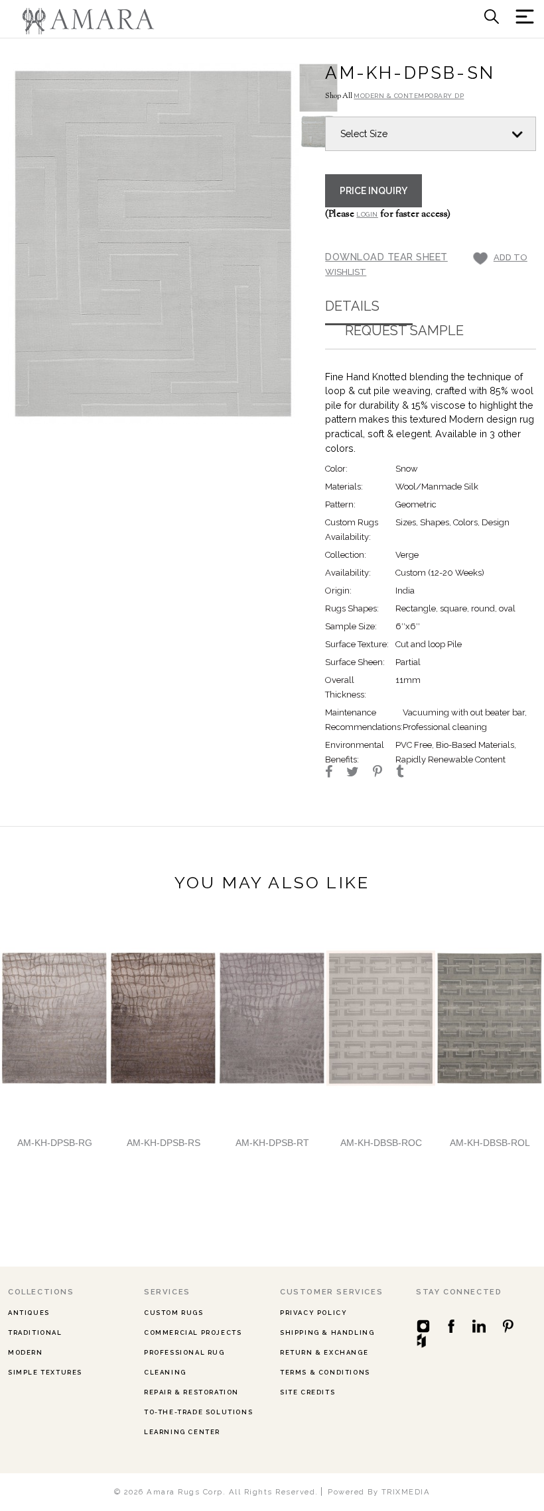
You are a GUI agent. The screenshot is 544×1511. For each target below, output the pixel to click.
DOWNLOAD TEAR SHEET (386, 256)
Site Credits (307, 1392)
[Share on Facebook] (334, 773)
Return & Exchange (324, 1352)
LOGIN (367, 214)
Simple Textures (45, 1372)
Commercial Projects (192, 1332)
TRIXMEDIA (406, 1491)
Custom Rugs (174, 1312)
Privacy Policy (313, 1312)
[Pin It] (383, 773)
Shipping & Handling (327, 1332)
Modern (25, 1352)
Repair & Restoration (191, 1392)
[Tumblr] (405, 773)
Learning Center (182, 1431)
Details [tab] (352, 306)
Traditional (35, 1332)
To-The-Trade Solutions (198, 1412)
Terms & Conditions (325, 1372)
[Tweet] (358, 773)
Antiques (29, 1312)
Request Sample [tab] (404, 331)
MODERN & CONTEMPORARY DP (409, 95)
